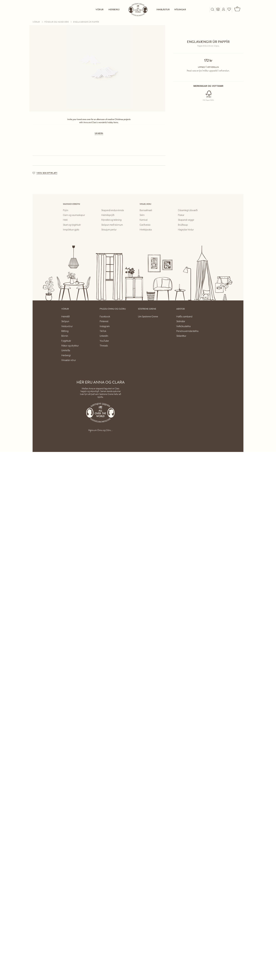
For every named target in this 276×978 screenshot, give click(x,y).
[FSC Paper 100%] (208, 94)
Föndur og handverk (56, 21)
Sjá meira (99, 133)
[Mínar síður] (223, 9)
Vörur (37, 21)
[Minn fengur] (229, 9)
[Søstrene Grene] (138, 9)
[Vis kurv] (237, 10)
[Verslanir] (217, 9)
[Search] (212, 9)
